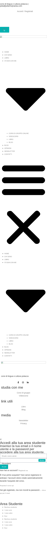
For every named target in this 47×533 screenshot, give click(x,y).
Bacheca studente (10, 507)
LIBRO (6, 58)
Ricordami (6, 464)
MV (31, 434)
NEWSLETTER (9, 151)
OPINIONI (7, 148)
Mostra (42, 460)
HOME (6, 52)
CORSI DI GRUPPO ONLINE (19, 133)
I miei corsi (8, 510)
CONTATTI (8, 154)
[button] (23, 204)
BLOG (11, 142)
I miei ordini (8, 513)
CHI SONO (8, 55)
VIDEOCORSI (13, 136)
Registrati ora (23, 470)
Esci (5, 516)
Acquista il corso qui (7, 485)
